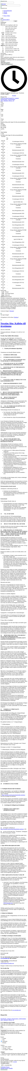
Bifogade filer (4, 96)
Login (15, 21)
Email (2, 1027)
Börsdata (12, 311)
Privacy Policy (6, 15)
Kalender (3, 136)
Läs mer (15, 1061)
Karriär (6, 1068)
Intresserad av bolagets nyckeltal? (8, 308)
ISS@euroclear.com (7, 903)
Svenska (2, 94)
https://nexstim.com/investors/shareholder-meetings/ (13, 795)
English (7, 94)
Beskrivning (3, 290)
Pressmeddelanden (7, 10)
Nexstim (14, 95)
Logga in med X (5, 19)
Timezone (3, 1034)
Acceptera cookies (5, 1063)
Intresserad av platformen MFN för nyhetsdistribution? (13, 59)
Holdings (16, 317)
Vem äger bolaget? (5, 314)
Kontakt (5, 13)
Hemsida (3, 1068)
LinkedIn (10, 1068)
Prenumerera (3, 1030)
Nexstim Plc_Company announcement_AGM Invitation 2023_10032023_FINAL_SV (10, 99)
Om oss (5, 12)
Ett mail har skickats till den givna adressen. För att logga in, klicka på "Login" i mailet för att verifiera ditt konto (14, 1054)
